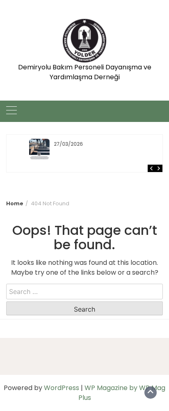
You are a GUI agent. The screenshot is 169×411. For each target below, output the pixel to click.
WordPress (61, 388)
